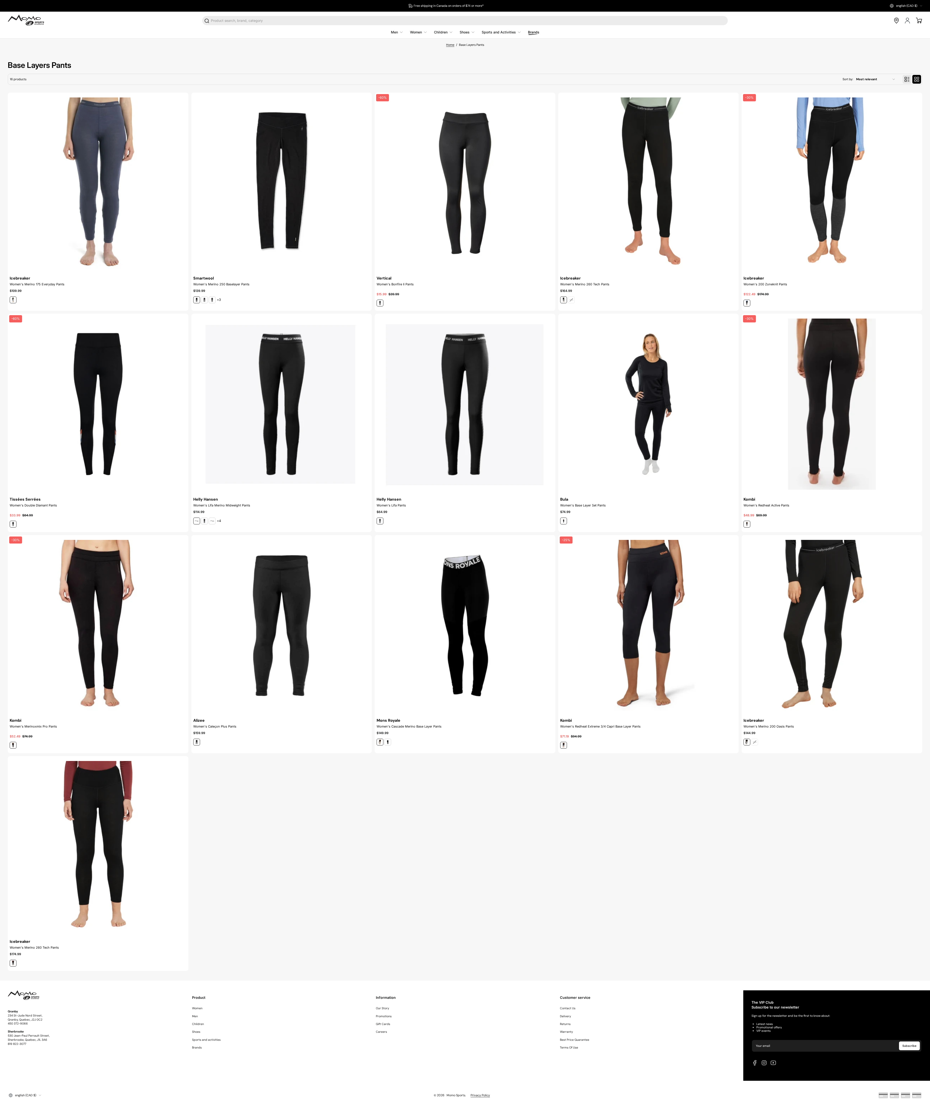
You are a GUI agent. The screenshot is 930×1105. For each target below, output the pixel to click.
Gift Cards (383, 1024)
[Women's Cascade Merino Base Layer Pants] (465, 625)
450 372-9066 (18, 1023)
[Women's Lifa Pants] (465, 404)
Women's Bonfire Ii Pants (395, 284)
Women (197, 1008)
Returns (565, 1024)
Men (195, 1016)
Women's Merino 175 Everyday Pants (37, 284)
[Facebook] (755, 1063)
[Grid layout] (916, 79)
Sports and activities (206, 1040)
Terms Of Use (569, 1047)
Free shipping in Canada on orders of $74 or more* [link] (449, 6)
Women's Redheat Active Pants (766, 505)
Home (450, 45)
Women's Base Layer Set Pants (583, 505)
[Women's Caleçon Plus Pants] (281, 625)
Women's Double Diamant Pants (33, 505)
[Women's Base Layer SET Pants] (648, 404)
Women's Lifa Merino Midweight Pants (221, 505)
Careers (381, 1032)
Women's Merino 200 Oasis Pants (769, 726)
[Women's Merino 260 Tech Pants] (648, 183)
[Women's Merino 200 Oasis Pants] (832, 625)
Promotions (384, 1016)
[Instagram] (764, 1063)
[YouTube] (773, 1063)
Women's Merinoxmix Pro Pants (33, 726)
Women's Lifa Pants (391, 505)
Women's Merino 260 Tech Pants (584, 284)
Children (198, 1024)
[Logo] (26, 21)
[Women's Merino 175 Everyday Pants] (98, 183)
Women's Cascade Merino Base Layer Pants (409, 726)
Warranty (566, 1032)
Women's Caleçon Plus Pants (214, 726)
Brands (197, 1047)
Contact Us (567, 1008)
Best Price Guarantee (574, 1040)
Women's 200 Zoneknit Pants (765, 284)
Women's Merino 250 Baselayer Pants (221, 284)
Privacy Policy (480, 1095)
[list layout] (907, 79)
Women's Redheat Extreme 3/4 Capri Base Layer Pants (600, 726)
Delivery (565, 1016)
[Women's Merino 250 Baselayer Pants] (281, 183)
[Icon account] (908, 21)
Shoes (196, 1032)
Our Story (382, 1008)
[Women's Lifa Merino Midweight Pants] (281, 404)
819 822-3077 (17, 1044)
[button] (906, 5)
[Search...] (207, 21)
